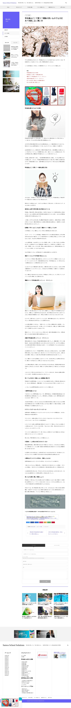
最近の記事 (7, 42)
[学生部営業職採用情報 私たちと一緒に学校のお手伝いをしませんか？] (46, 637)
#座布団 (46, 518)
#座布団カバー (37, 518)
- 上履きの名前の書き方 (25, 690)
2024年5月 (7, 660)
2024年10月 (7, 655)
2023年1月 (7, 670)
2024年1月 (7, 666)
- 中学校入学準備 (24, 661)
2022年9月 (7, 675)
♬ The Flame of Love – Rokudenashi (37, 519)
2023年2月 (7, 668)
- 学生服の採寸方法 (24, 667)
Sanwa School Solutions (9, 2)
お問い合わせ (62, 7)
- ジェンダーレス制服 (25, 676)
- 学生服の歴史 (23, 663)
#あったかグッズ (51, 518)
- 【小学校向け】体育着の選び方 (27, 680)
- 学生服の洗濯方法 (24, 672)
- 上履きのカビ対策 (24, 691)
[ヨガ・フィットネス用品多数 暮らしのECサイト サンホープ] (11, 84)
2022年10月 (7, 673)
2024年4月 (7, 662)
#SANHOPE (29, 518)
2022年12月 (7, 671)
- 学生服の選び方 (24, 668)
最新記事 (6, 29)
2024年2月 (7, 664)
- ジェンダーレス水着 (25, 683)
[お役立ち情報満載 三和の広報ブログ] (24, 637)
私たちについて (19, 7)
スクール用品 (6, 33)
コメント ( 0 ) (33, 545)
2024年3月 (7, 663)
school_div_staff (32, 526)
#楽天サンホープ (48, 517)
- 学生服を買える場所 (25, 665)
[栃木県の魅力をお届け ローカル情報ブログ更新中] (11, 91)
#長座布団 (42, 518)
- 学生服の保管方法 (24, 675)
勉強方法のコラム (52, 7)
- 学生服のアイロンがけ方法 (26, 671)
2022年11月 (7, 672)
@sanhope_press (30, 516)
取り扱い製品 (30, 7)
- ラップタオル (23, 684)
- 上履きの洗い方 (24, 688)
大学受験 (6, 36)
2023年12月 (7, 667)
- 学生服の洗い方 (24, 669)
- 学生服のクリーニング (25, 673)
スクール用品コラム (40, 7)
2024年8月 (7, 656)
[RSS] (67, 645)
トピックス (15, 42)
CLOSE (20, 699)
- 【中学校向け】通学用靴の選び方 (27, 692)
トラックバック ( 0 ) (56, 545)
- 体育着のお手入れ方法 (25, 681)
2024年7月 (7, 658)
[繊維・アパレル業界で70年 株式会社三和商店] (11, 76)
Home (8, 7)
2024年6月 (7, 659)
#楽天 (33, 518)
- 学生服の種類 (23, 664)
